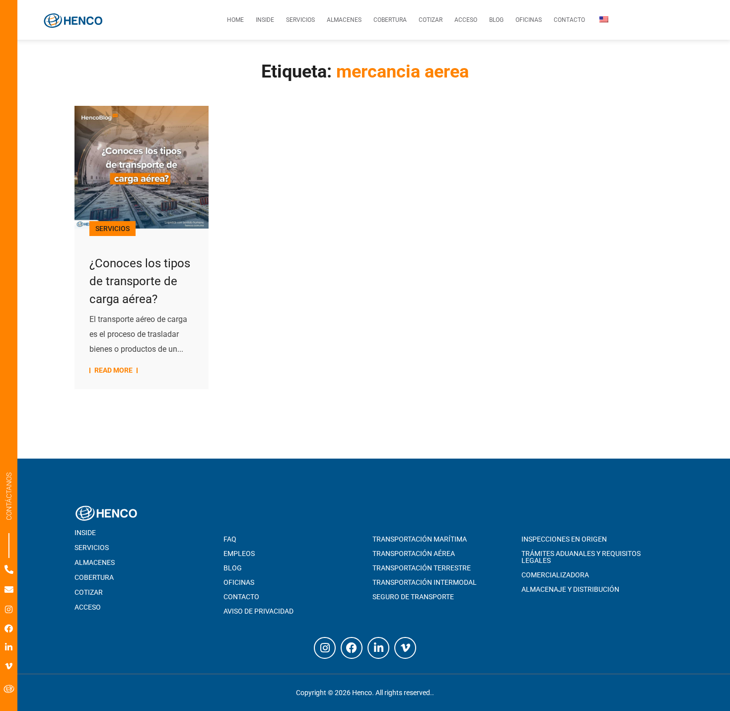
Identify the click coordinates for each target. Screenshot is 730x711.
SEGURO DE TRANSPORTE (413, 596)
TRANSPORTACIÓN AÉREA (413, 553)
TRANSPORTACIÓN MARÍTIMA (419, 539)
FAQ (229, 539)
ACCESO (87, 607)
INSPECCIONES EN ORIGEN (564, 539)
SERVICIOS (112, 229)
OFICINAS (238, 582)
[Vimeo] (8, 666)
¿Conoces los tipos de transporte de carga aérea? (139, 281)
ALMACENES (94, 562)
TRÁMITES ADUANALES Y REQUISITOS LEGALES (581, 557)
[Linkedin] (8, 647)
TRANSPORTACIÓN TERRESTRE (421, 567)
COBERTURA (94, 577)
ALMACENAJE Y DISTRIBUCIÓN (570, 589)
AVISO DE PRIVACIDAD (258, 611)
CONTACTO (241, 596)
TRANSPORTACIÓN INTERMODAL (424, 582)
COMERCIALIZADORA (555, 574)
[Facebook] (8, 628)
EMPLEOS (239, 553)
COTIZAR (88, 592)
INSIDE (85, 532)
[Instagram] (8, 609)
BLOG (232, 567)
